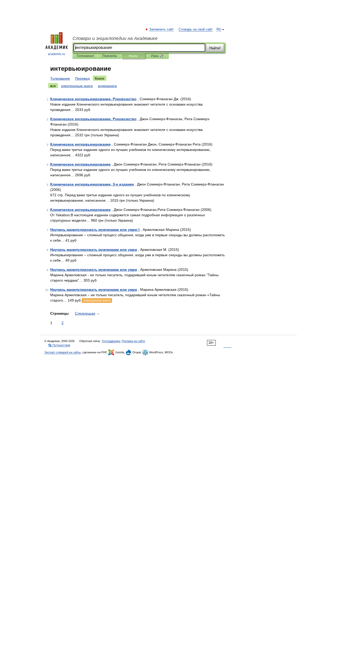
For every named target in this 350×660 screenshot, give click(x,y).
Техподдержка (111, 341)
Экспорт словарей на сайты (62, 352)
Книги (133, 56)
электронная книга (96, 300)
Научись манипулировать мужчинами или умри (93, 250)
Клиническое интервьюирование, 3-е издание (92, 184)
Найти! (215, 48)
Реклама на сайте (133, 341)
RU (219, 29)
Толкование (60, 78)
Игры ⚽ (157, 56)
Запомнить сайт (162, 29)
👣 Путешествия (59, 345)
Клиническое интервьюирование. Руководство (93, 99)
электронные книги (77, 86)
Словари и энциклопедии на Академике (115, 38)
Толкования (85, 56)
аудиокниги (107, 86)
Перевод (82, 78)
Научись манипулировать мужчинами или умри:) (95, 230)
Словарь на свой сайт (196, 29)
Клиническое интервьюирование (80, 144)
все (53, 86)
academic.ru (56, 54)
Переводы (109, 56)
